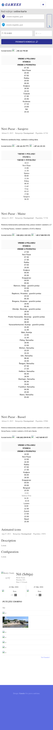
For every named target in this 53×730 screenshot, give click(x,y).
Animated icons (11, 529)
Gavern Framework (26, 709)
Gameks (22, 693)
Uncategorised (29, 133)
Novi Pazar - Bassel (13, 417)
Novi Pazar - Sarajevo (14, 129)
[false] (49, 21)
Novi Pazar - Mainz (13, 214)
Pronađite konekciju (25, 42)
